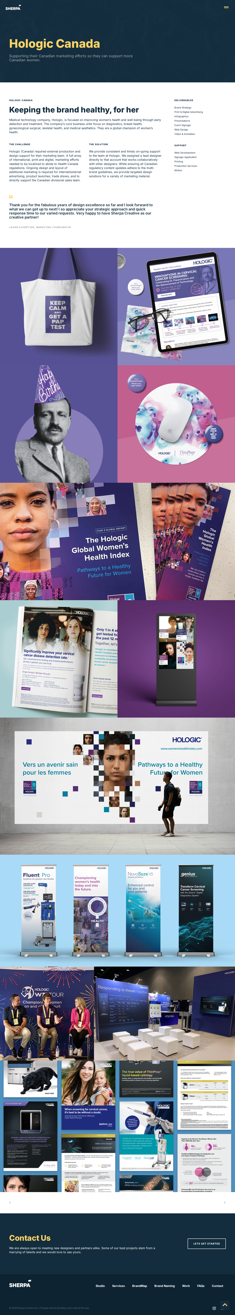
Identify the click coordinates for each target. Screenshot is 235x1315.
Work (186, 1286)
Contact (217, 1286)
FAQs (201, 1286)
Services (118, 1286)
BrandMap (139, 1286)
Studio (100, 1286)
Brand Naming (164, 1286)
